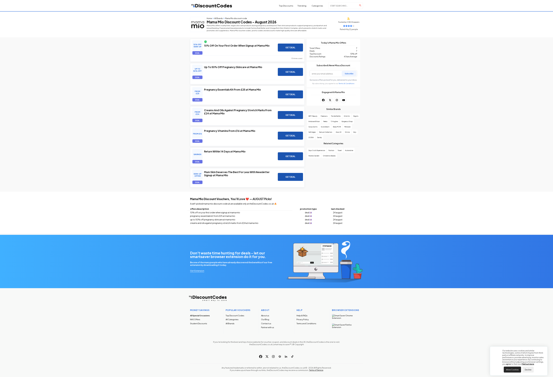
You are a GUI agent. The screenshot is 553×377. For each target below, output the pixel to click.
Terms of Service (316, 370)
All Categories (232, 319)
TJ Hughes (334, 121)
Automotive (349, 150)
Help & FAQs (302, 315)
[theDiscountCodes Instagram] (273, 356)
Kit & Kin (347, 116)
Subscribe (349, 73)
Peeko (325, 121)
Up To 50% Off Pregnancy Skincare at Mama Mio (233, 67)
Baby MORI (337, 126)
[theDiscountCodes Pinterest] (280, 356)
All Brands (230, 323)
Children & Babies (329, 155)
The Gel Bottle (335, 116)
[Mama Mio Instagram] (337, 100)
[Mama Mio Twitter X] (330, 100)
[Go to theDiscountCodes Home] (211, 5)
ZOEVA (311, 137)
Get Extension (197, 270)
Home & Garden (313, 155)
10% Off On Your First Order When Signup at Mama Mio (237, 45)
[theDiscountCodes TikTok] (292, 356)
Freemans (324, 116)
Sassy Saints (312, 126)
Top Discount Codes (235, 315)
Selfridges (312, 132)
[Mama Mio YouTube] (343, 100)
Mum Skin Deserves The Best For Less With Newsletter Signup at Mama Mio (237, 173)
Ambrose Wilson (314, 121)
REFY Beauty (312, 116)
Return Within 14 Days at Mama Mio (225, 151)
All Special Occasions (200, 315)
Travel (340, 150)
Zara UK (338, 132)
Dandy (319, 137)
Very (354, 132)
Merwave (347, 126)
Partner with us (267, 327)
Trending (302, 5)
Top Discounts (286, 5)
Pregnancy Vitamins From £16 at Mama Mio (229, 131)
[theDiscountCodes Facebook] (261, 356)
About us (265, 315)
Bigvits (355, 116)
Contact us (266, 323)
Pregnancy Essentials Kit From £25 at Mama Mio (232, 89)
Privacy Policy (303, 319)
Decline (528, 369)
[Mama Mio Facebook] (323, 100)
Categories (317, 5)
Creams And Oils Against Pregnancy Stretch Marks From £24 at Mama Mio (238, 111)
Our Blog (265, 319)
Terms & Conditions (346, 83)
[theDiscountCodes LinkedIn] (286, 356)
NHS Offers (195, 319)
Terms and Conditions (306, 323)
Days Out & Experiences (316, 150)
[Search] (360, 5)
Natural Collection (325, 132)
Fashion (331, 150)
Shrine (347, 132)
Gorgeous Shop (347, 121)
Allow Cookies (512, 369)
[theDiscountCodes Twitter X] (267, 356)
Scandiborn (325, 126)
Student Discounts (198, 323)
